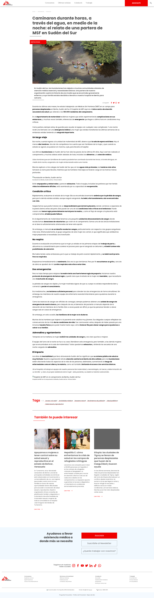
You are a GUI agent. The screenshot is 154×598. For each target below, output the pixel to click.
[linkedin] (90, 565)
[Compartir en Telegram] (118, 102)
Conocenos (27, 576)
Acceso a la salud (51, 401)
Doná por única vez (100, 583)
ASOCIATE (136, 3)
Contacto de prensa (66, 581)
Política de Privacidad (79, 595)
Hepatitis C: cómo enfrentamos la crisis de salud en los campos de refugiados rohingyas (77, 456)
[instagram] (73, 565)
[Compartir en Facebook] (111, 102)
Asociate (99, 535)
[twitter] (86, 565)
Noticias (48, 11)
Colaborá (98, 576)
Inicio (33, 11)
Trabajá (132, 576)
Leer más (37, 509)
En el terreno (133, 578)
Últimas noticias (64, 578)
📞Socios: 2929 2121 (102, 590)
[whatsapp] (99, 565)
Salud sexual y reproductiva (54, 404)
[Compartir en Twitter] (114, 102)
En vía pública (134, 581)
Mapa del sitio (91, 595)
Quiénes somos (29, 578)
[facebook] (77, 565)
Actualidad (41, 11)
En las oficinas (134, 580)
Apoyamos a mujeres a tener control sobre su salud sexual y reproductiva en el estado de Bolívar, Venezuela (46, 459)
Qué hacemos (28, 580)
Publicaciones (64, 580)
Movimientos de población (96, 401)
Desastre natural (80, 401)
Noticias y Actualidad (66, 576)
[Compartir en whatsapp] (116, 102)
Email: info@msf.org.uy (85, 590)
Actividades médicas (66, 401)
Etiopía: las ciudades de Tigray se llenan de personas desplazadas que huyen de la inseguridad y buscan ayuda (106, 459)
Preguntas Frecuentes (65, 595)
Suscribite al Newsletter (99, 543)
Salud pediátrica (112, 401)
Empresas (98, 581)
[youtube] (82, 565)
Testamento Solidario (101, 580)
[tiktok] (95, 565)
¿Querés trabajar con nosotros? (99, 551)
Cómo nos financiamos (31, 581)
